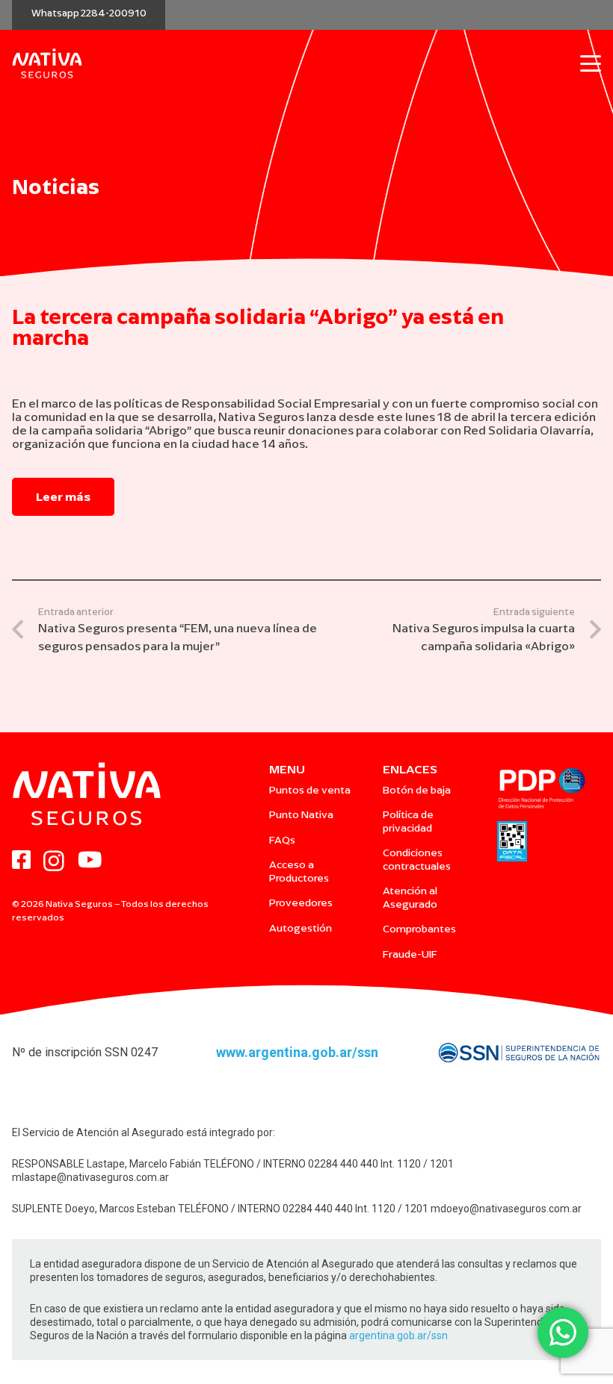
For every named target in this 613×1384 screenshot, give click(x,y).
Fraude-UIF (410, 954)
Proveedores (301, 903)
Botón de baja (417, 790)
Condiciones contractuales (417, 859)
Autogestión (300, 928)
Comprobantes (419, 929)
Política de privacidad (408, 821)
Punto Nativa (301, 815)
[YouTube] (90, 860)
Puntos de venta (310, 790)
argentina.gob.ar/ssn (398, 1335)
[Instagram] (53, 861)
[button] (590, 63)
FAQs (282, 840)
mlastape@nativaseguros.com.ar (90, 1177)
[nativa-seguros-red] (47, 63)
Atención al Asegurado (410, 897)
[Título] (21, 860)
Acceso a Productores (299, 871)
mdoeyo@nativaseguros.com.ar (506, 1209)
